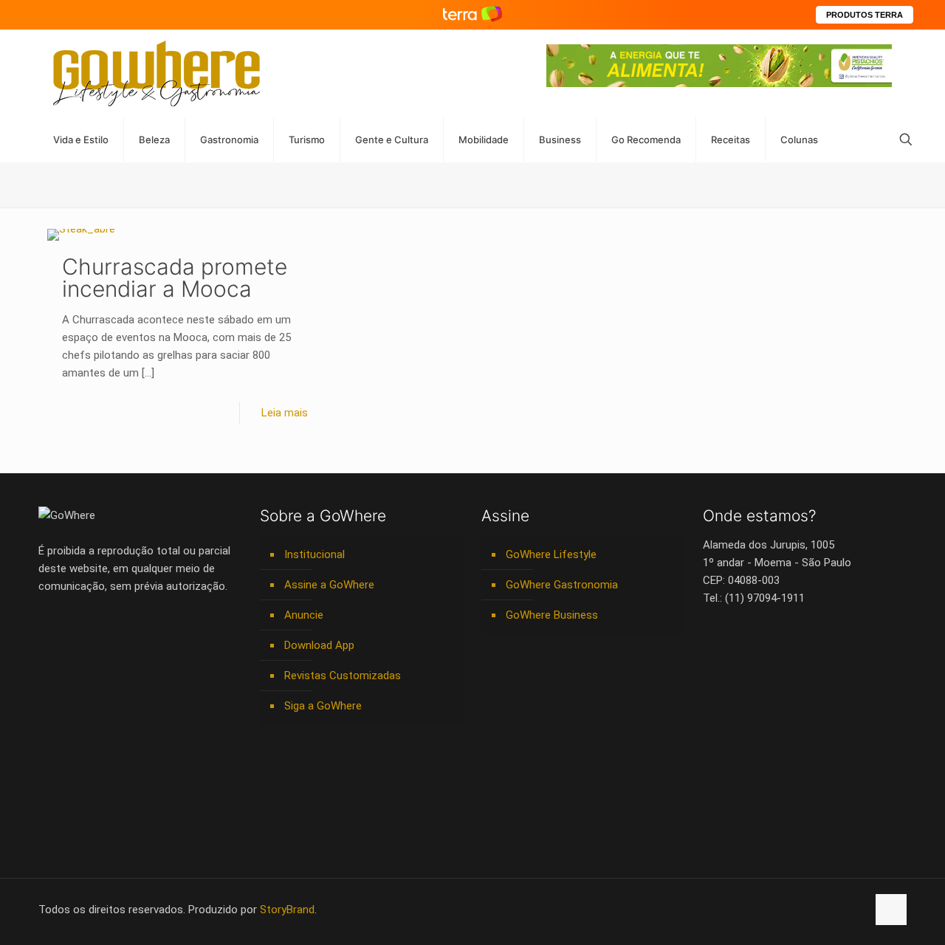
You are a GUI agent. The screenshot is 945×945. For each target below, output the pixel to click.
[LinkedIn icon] (793, 909)
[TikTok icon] (855, 909)
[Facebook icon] (762, 909)
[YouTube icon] (777, 909)
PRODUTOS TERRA (864, 14)
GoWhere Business (552, 615)
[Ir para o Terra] (472, 14)
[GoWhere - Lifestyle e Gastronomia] (156, 73)
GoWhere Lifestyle (551, 554)
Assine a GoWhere (329, 584)
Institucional (314, 554)
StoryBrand (287, 909)
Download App (319, 645)
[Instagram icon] (808, 909)
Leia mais (284, 412)
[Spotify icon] (824, 909)
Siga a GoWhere (323, 705)
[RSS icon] (839, 909)
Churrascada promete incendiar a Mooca (174, 277)
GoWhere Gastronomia (562, 584)
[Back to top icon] (891, 909)
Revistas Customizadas (342, 675)
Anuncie (303, 615)
